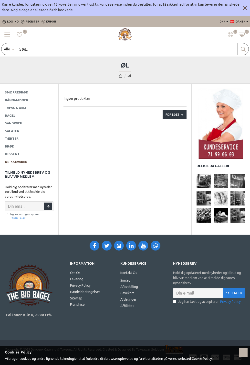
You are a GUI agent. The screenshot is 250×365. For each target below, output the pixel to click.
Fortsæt (172, 114)
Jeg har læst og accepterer (25, 216)
